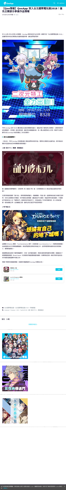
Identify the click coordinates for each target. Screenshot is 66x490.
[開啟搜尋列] (54, 3)
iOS (18, 310)
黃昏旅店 (41, 310)
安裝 (59, 269)
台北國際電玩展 (9, 308)
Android (6, 310)
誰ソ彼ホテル (32, 310)
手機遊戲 (32, 308)
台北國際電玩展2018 (21, 308)
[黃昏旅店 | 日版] (33, 269)
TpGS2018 (23, 310)
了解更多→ (5, 488)
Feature (13, 310)
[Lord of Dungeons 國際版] (33, 279)
